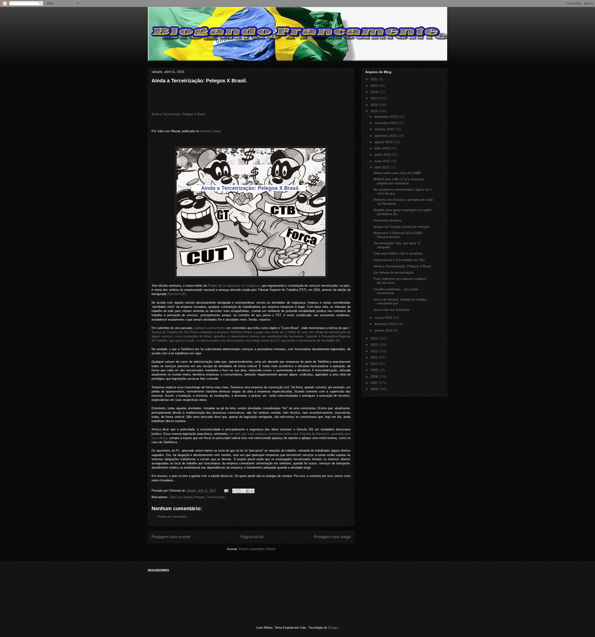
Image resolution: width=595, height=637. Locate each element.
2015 (374, 111)
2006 (374, 389)
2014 (374, 338)
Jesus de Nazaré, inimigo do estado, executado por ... (400, 301)
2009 (374, 370)
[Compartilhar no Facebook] (247, 491)
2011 (374, 357)
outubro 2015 (384, 129)
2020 (374, 85)
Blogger (333, 627)
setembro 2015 (386, 135)
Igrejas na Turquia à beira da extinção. (402, 226)
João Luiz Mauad (180, 497)
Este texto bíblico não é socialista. (398, 253)
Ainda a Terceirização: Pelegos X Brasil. (179, 114)
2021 (374, 79)
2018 (374, 92)
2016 (374, 105)
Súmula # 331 (176, 294)
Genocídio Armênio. (388, 220)
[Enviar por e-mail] (234, 491)
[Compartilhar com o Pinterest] (252, 491)
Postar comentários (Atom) (257, 549)
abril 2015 (382, 167)
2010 (374, 363)
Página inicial (252, 537)
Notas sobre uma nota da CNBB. (398, 173)
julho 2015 (382, 148)
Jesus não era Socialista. (392, 310)
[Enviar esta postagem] (226, 490)
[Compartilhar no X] (243, 491)
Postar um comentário (172, 516)
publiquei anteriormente (210, 328)
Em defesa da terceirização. (394, 272)
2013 (374, 344)
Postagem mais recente (171, 537)
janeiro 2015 (384, 330)
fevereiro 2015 (385, 324)
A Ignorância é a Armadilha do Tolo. (400, 260)
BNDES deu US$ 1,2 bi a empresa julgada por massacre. (399, 181)
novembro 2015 (386, 123)
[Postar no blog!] (239, 491)
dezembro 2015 (386, 116)
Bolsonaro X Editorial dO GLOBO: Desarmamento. (398, 235)
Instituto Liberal (210, 131)
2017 (374, 98)
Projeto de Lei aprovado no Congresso (234, 285)
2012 (374, 351)
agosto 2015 (384, 142)
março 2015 (383, 317)
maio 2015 (382, 161)
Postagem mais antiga (332, 537)
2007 (374, 383)
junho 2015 (383, 154)
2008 (374, 376)
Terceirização (216, 497)
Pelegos (199, 497)
